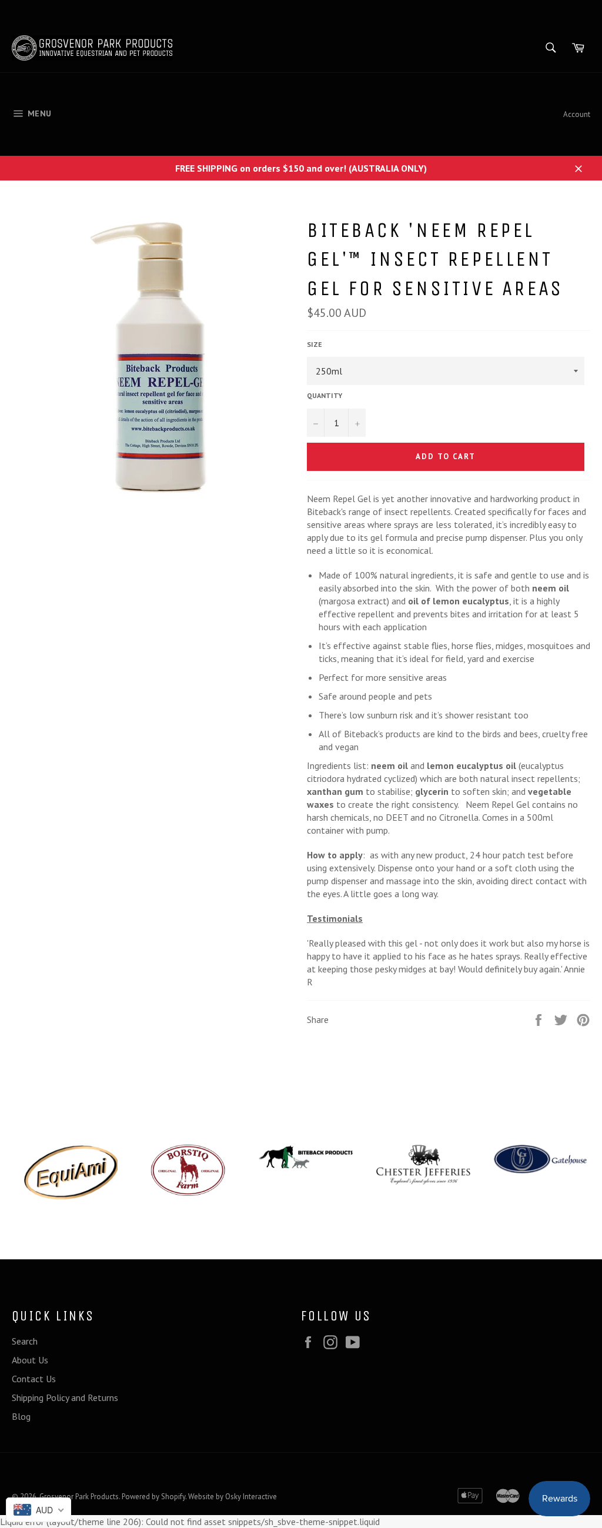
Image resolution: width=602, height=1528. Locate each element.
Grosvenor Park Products (79, 1497)
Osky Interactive (251, 1497)
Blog (21, 1416)
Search (25, 1341)
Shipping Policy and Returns (65, 1397)
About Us (30, 1360)
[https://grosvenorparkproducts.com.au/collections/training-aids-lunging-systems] (71, 1172)
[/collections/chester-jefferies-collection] (423, 1165)
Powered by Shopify (153, 1497)
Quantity (324, 395)
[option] (70, 1172)
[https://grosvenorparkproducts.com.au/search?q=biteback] (306, 1157)
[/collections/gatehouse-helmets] (541, 1159)
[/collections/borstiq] (188, 1170)
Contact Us (34, 1379)
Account (576, 114)
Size (314, 344)
